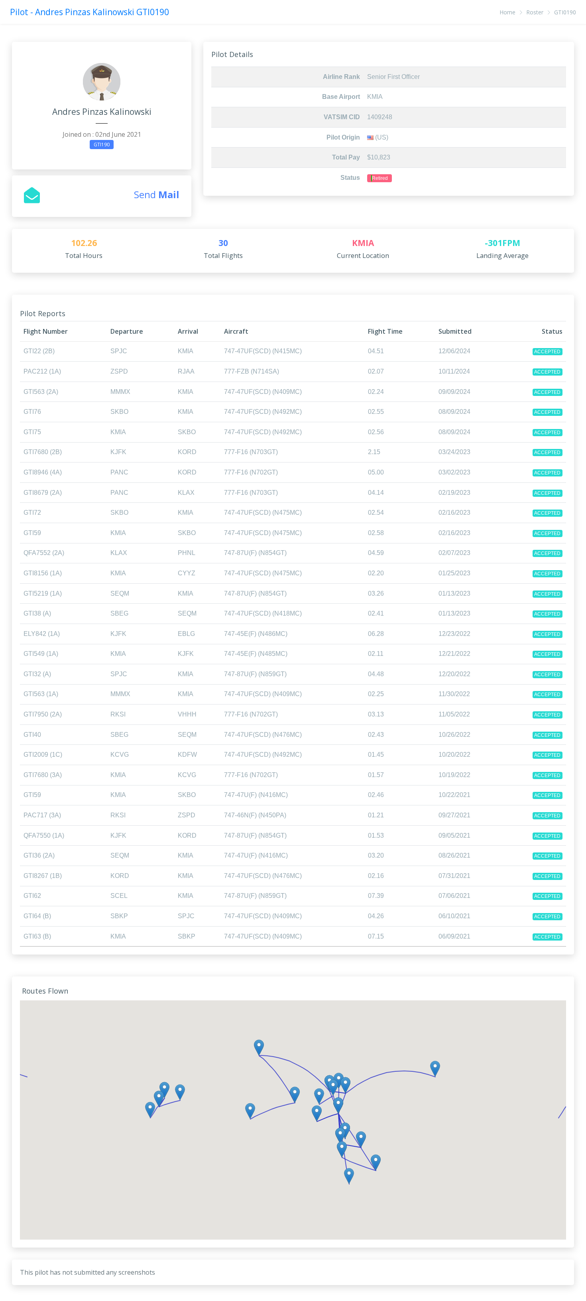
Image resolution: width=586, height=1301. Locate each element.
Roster (534, 12)
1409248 (379, 117)
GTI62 (32, 895)
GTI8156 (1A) (43, 573)
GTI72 (32, 512)
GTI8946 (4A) (43, 472)
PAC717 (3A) (42, 815)
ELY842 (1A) (42, 633)
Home (507, 12)
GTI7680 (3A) (43, 775)
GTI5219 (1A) (43, 593)
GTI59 (32, 532)
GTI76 (32, 411)
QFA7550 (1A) (44, 835)
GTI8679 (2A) (43, 492)
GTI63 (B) (37, 936)
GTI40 (32, 734)
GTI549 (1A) (41, 653)
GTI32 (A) (37, 674)
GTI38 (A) (37, 613)
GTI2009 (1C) (43, 754)
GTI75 (32, 432)
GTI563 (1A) (41, 694)
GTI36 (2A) (39, 855)
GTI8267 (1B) (43, 875)
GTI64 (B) (37, 916)
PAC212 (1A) (42, 371)
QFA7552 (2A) (44, 552)
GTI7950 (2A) (43, 714)
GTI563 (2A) (41, 391)
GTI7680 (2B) (43, 452)
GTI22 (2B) (39, 351)
